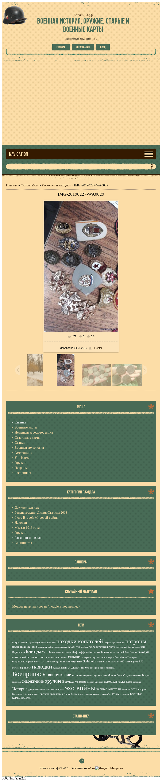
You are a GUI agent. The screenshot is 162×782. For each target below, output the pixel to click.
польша (35, 694)
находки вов (28, 646)
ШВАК (27, 668)
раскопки (42, 647)
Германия (124, 694)
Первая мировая (95, 682)
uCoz (91, 768)
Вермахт (68, 681)
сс (47, 652)
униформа (80, 681)
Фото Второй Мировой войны (36, 517)
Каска (129, 681)
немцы (55, 661)
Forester (97, 348)
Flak (108, 662)
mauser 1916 (117, 661)
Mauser (15, 668)
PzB (53, 642)
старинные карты (22, 661)
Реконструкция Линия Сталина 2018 (41, 512)
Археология (60, 667)
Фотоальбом (29, 185)
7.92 (141, 661)
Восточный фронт (125, 647)
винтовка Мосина (107, 675)
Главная (61, 47)
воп (142, 646)
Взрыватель (18, 652)
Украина (101, 662)
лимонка (110, 668)
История (19, 688)
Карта (92, 646)
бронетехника (85, 694)
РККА (115, 693)
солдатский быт (121, 652)
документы (33, 689)
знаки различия (63, 652)
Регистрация (83, 47)
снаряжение (33, 681)
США (74, 694)
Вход (102, 47)
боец (137, 647)
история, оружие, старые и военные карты (83, 25)
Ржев (48, 662)
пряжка (96, 652)
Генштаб (121, 675)
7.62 (78, 646)
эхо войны (80, 688)
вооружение (59, 674)
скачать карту (107, 657)
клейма (84, 647)
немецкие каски (97, 668)
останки (137, 682)
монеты (77, 675)
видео (37, 662)
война (89, 652)
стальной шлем (78, 667)
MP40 (24, 642)
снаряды (87, 675)
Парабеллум (34, 642)
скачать (75, 656)
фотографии (102, 646)
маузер (15, 646)
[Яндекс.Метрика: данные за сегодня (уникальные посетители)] (109, 768)
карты (39, 657)
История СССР (129, 689)
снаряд (107, 642)
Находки (21, 522)
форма (52, 652)
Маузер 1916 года (27, 527)
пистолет (44, 693)
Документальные (27, 507)
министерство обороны (52, 689)
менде (64, 657)
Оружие (20, 532)
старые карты (90, 657)
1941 (43, 662)
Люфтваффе (78, 652)
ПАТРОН (26, 698)
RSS (95, 38)
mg (21, 667)
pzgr (95, 675)
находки (42, 666)
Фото (112, 646)
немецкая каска (114, 681)
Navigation (18, 154)
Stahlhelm (89, 661)
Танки (67, 694)
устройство (76, 662)
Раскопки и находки (56, 185)
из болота (65, 662)
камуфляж (62, 647)
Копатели (106, 652)
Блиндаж (35, 651)
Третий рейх (131, 662)
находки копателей (79, 641)
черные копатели (108, 689)
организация (118, 642)
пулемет (97, 694)
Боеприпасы (29, 674)
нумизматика (133, 675)
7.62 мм (27, 694)
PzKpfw (16, 642)
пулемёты (106, 694)
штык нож (46, 642)
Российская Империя (126, 657)
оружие (53, 681)
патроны (135, 641)
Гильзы (133, 652)
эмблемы (52, 647)
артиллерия (56, 693)
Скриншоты (23, 543)
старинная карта (52, 657)
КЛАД (71, 647)
